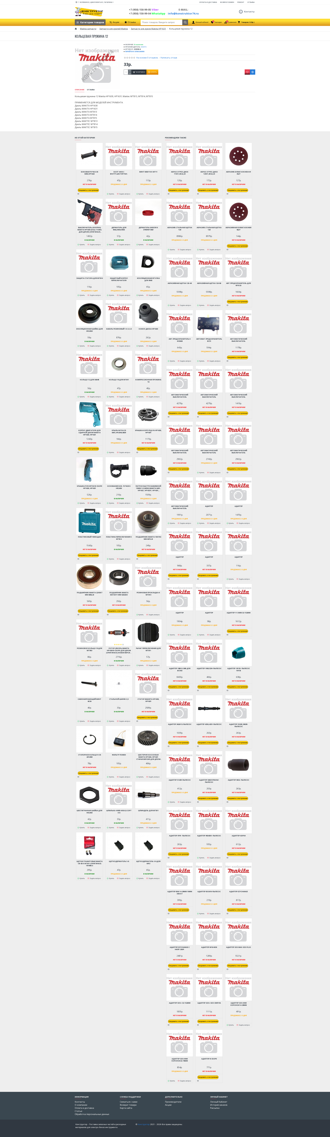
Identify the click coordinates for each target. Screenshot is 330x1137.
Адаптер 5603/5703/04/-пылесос (209, 781)
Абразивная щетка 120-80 (209, 283)
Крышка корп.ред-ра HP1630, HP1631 (148, 431)
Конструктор (144, 1124)
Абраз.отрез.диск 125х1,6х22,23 (209, 173)
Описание (79, 90)
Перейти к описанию (135, 51)
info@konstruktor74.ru (183, 13)
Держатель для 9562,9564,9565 (119, 228)
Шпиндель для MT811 (148, 810)
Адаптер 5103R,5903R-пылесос (238, 725)
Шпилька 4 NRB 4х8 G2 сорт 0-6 (118, 811)
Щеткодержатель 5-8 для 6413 (148, 862)
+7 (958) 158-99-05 (144, 9)
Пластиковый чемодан (89, 537)
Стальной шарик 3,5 (119, 699)
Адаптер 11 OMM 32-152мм (238, 613)
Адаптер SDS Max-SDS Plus (238, 947)
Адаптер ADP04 (238, 836)
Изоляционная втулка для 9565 (148, 279)
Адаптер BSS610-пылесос (209, 891)
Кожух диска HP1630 (148, 329)
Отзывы (91, 90)
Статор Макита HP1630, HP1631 (148, 700)
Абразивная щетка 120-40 (180, 283)
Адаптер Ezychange (238, 891)
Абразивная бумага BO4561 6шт (238, 228)
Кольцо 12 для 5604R (89, 380)
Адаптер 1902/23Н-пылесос (209, 668)
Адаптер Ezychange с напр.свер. (180, 948)
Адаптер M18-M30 (209, 947)
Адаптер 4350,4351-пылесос (209, 724)
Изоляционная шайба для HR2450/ (89, 330)
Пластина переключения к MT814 (119, 538)
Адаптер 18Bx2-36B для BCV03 (179, 669)
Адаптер (209, 506)
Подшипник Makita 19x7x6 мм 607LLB (148, 538)
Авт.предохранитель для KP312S (238, 284)
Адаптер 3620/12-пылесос (179, 724)
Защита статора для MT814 (89, 278)
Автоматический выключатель (238, 340)
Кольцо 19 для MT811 (119, 380)
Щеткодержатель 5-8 (119, 861)
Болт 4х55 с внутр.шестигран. (119, 173)
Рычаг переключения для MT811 (148, 649)
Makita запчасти (88, 28)
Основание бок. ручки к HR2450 (119, 487)
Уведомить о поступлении (88, 190)
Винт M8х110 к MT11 (148, 172)
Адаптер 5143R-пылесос (180, 780)
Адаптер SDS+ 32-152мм (179, 1003)
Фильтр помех (119, 755)
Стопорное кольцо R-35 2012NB (89, 756)
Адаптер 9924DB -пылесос (209, 836)
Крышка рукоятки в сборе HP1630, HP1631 (89, 487)
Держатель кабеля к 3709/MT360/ (148, 228)
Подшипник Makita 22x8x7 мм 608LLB (89, 594)
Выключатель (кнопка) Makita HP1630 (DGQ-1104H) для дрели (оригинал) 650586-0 (89, 229)
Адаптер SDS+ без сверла (209, 1003)
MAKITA (144, 47)
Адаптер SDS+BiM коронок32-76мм (180, 1060)
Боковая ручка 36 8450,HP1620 (89, 173)
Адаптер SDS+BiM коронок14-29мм (238, 1004)
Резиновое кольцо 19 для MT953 (89, 649)
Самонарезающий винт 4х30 (89, 700)
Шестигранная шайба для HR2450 (89, 811)
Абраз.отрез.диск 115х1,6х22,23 (179, 173)
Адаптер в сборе (209, 1059)
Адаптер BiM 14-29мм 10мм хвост (179, 892)
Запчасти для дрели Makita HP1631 (148, 28)
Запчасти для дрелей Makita (113, 28)
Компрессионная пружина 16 (148, 381)
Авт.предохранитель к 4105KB (180, 340)
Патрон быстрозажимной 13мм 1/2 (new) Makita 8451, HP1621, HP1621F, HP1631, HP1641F (148, 488)
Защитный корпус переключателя (119, 279)
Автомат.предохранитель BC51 (209, 340)
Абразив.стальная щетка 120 (179, 228)
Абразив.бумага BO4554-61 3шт (238, 173)
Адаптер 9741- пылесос (179, 836)
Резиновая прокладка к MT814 (148, 594)
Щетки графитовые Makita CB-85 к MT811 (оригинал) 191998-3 (89, 863)
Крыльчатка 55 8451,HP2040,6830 (119, 431)
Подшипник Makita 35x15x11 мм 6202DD (118, 594)
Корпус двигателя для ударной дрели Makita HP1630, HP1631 (89, 432)
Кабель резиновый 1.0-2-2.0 (119, 329)
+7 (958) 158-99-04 (147, 13)
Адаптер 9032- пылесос (238, 780)
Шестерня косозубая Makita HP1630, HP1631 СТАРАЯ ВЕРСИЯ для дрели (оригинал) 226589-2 (148, 757)
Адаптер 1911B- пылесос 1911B (238, 669)
